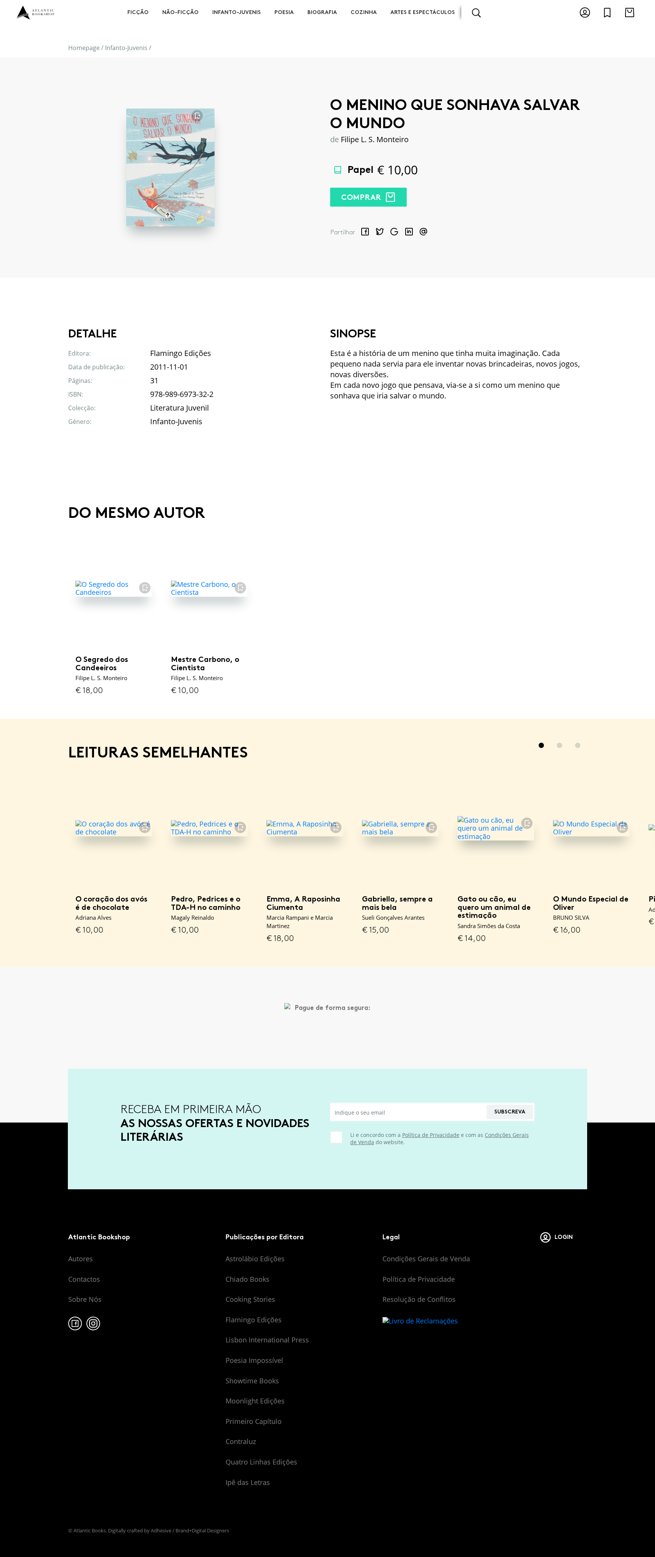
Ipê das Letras (248, 1482)
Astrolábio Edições (255, 1258)
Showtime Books (252, 1380)
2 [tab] (559, 745)
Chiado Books (248, 1279)
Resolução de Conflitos (419, 1299)
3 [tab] (578, 745)
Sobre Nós (85, 1299)
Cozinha (364, 12)
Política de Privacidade (430, 1134)
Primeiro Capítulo (254, 1421)
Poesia (284, 12)
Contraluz (241, 1441)
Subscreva (509, 1112)
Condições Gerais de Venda (426, 1258)
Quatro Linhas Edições (261, 1461)
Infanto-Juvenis (236, 12)
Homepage (84, 48)
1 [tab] (541, 745)
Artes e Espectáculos (422, 12)
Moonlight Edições (255, 1400)
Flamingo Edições (254, 1319)
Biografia (322, 12)
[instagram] (93, 1323)
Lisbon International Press (267, 1339)
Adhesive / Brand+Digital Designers (190, 1530)
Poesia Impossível (254, 1360)
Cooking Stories (250, 1299)
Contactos (84, 1279)
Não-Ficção (180, 12)
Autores (80, 1258)
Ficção (138, 12)
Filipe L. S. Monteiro (375, 139)
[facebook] (75, 1323)
